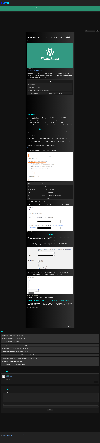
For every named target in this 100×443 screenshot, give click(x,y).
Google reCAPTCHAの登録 (34, 87)
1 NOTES (5, 3)
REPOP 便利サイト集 (20, 434)
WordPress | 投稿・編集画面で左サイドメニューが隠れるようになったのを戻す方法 (19, 358)
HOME (28, 33)
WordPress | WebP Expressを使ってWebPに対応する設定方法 (15, 351)
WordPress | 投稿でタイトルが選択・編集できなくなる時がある (15, 348)
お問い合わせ (54, 9)
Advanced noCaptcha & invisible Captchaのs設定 (38, 90)
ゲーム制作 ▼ (36, 7)
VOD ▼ (30, 9)
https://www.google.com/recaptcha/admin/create (37, 147)
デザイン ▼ (70, 7)
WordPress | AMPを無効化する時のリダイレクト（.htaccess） (15, 338)
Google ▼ (50, 7)
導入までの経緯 (31, 84)
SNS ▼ (63, 7)
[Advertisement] (50, 20)
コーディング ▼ (30, 7)
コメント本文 (5, 392)
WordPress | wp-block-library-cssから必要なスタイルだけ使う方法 (15, 361)
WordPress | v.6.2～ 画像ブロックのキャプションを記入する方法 (15, 345)
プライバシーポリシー (61, 9)
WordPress (32, 33)
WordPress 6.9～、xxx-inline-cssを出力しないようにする (14, 335)
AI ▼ (57, 7)
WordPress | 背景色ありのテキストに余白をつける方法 (13, 364)
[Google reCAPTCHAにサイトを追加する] (50, 180)
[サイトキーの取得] (50, 230)
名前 (4, 404)
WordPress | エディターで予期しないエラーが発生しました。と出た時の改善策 (18, 354)
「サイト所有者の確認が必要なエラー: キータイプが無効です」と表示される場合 (45, 93)
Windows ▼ (43, 7)
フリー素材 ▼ (46, 9)
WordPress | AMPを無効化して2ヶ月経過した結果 (12, 341)
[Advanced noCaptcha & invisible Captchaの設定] (50, 268)
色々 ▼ (38, 9)
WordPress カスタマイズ (38, 70)
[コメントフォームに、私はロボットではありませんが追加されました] (50, 294)
